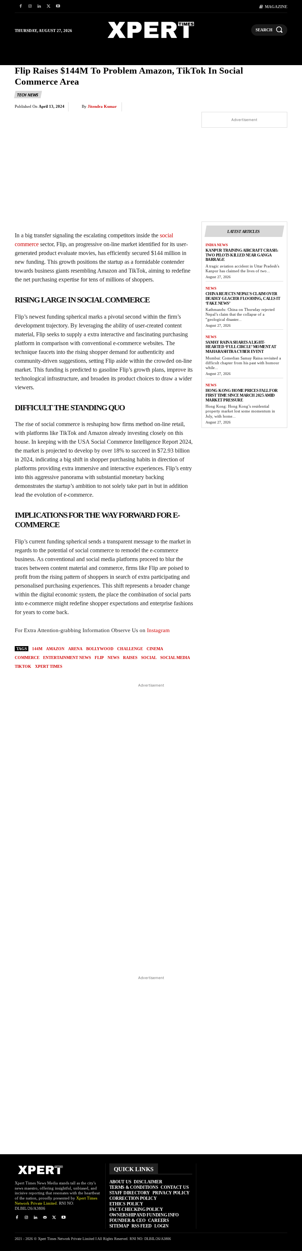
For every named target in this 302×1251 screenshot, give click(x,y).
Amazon (55, 648)
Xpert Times (48, 666)
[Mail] (45, 1217)
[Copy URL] (262, 107)
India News (217, 245)
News (211, 288)
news (113, 657)
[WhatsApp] (211, 107)
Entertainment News (67, 657)
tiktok (23, 666)
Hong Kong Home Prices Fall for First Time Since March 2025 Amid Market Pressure (242, 395)
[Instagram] (29, 6)
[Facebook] (20, 6)
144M (37, 648)
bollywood (99, 648)
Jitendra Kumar (102, 106)
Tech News (27, 95)
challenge (130, 648)
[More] (279, 107)
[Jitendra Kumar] (77, 106)
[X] (48, 6)
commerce (27, 657)
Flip (99, 657)
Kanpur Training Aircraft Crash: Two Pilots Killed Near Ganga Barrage (242, 255)
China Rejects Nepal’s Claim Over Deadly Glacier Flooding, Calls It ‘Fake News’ (243, 298)
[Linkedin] (39, 6)
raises (130, 657)
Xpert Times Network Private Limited (56, 1200)
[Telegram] (245, 107)
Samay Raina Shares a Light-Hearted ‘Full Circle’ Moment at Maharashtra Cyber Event (241, 347)
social (149, 657)
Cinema (155, 648)
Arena (75, 648)
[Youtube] (58, 6)
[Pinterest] (194, 107)
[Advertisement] (151, 828)
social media (175, 657)
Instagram (158, 630)
